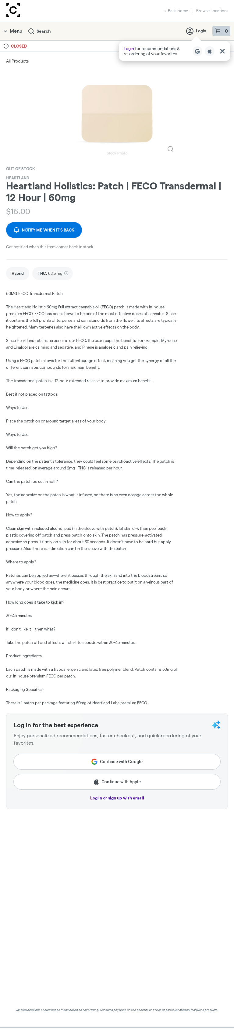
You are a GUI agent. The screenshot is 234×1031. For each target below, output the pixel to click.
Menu (16, 31)
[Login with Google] (197, 51)
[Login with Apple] (209, 51)
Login (201, 31)
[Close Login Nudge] (222, 51)
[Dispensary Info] (6, 46)
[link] (17, 273)
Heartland (17, 178)
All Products (17, 61)
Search (44, 31)
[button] (174, 51)
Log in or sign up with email (117, 798)
